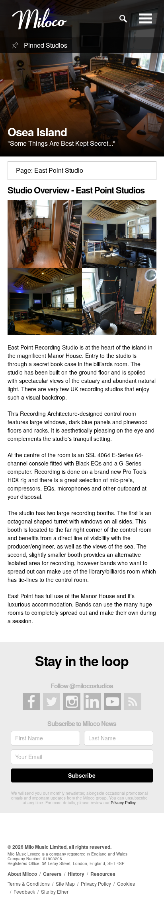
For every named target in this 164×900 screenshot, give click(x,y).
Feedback (24, 891)
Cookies (126, 883)
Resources (102, 873)
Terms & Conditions (29, 883)
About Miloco (22, 873)
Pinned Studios (44, 45)
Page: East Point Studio (49, 170)
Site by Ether (54, 891)
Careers (52, 873)
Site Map (65, 883)
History (76, 873)
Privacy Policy (123, 802)
